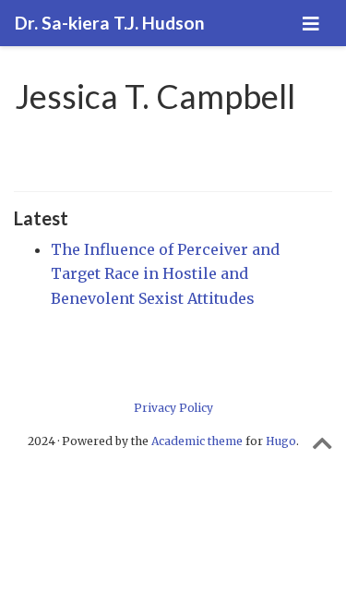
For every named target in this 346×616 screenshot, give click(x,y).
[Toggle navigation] (311, 23)
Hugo (281, 441)
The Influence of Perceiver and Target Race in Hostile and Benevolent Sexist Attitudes (165, 274)
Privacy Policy (173, 408)
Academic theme (197, 441)
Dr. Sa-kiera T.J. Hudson (110, 22)
